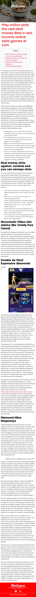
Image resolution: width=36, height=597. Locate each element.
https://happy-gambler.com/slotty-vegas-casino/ (16, 392)
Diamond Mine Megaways (14, 66)
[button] (18, 10)
